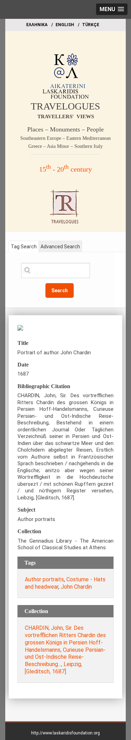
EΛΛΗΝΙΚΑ (37, 24)
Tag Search (24, 246)
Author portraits (44, 579)
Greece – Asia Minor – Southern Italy (65, 146)
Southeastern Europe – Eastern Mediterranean (65, 138)
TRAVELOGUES (65, 106)
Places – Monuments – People (65, 129)
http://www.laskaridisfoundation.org (65, 733)
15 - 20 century (65, 169)
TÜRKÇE (90, 24)
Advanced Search (60, 246)
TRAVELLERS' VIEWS (65, 116)
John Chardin (76, 586)
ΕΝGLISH (65, 24)
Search (59, 290)
